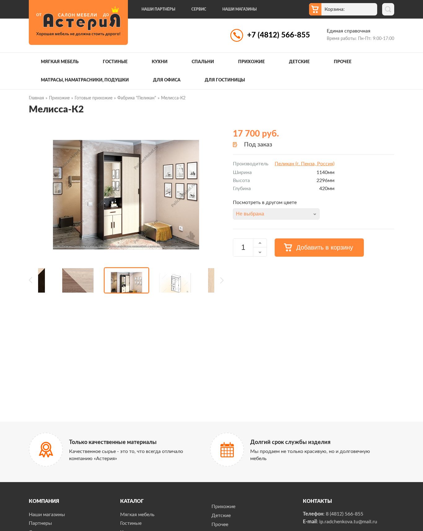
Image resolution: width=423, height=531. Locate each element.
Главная (36, 98)
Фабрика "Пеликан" (136, 98)
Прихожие (251, 62)
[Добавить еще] (260, 243)
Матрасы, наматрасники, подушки (85, 80)
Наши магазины (239, 9)
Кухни (160, 62)
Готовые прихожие (93, 98)
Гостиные (115, 62)
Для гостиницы (225, 80)
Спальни (203, 62)
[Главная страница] (78, 22)
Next (219, 280)
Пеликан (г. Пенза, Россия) (304, 163)
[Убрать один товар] (260, 251)
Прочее (342, 62)
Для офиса (167, 80)
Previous (33, 280)
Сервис (198, 9)
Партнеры (40, 523)
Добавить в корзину (324, 247)
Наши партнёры (158, 9)
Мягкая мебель (60, 62)
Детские (299, 62)
